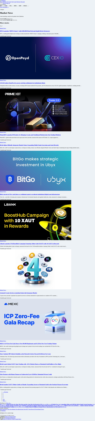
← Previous (5, 392)
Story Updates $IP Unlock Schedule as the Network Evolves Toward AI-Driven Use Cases (25, 354)
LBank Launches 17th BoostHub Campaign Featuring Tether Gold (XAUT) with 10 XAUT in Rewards (29, 243)
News (1, 1)
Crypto (9, 1)
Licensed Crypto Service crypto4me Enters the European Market (18, 293)
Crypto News (9, 409)
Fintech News (41, 409)
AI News (36, 409)
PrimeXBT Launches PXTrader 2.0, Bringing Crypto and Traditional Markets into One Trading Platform (30, 135)
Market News (3, 28)
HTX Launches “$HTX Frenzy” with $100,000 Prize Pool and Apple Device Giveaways (25, 31)
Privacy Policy (12, 419)
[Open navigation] (0, 3)
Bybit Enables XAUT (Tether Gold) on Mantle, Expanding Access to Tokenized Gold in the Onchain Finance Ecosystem (34, 384)
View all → (8, 403)
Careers (10, 416)
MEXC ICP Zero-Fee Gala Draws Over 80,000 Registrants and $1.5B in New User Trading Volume (28, 343)
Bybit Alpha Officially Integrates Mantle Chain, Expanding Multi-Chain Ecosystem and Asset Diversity (29, 145)
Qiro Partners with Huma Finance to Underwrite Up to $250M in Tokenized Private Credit (26, 374)
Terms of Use (6, 419)
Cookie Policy (18, 419)
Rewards (23, 1)
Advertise (7, 417)
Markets (4, 1)
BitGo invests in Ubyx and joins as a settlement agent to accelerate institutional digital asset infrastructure (30, 194)
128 (3, 399)
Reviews (19, 1)
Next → (4, 400)
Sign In (4, 3)
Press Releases (3, 409)
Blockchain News (22, 409)
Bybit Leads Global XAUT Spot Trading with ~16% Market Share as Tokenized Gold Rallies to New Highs (30, 364)
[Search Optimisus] (2, 3)
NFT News (28, 409)
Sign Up (8, 3)
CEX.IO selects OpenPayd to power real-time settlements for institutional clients (22, 83)
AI (7, 1)
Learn (15, 1)
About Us (7, 416)
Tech (12, 1)
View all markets (4, 7)
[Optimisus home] (3, 0)
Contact (14, 416)
